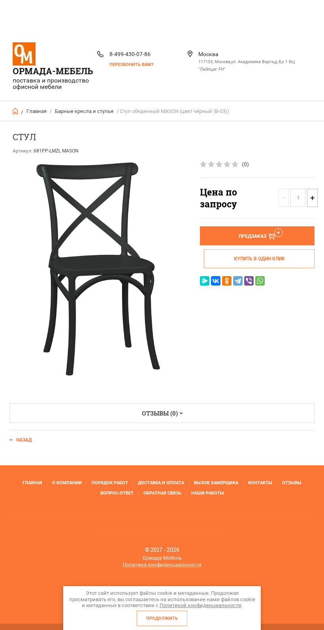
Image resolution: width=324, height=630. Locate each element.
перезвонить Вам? (131, 64)
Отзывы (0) (160, 413)
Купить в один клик (259, 258)
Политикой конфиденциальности (200, 605)
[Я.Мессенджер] (204, 281)
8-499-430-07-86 (130, 54)
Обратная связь (162, 493)
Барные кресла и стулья (84, 111)
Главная (36, 111)
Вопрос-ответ (117, 493)
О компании (67, 482)
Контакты (260, 482)
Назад (24, 440)
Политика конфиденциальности (162, 565)
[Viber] (249, 281)
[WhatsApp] (260, 281)
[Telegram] (238, 281)
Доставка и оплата (161, 482)
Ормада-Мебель (53, 71)
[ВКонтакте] (215, 281)
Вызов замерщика (216, 482)
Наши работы (207, 493)
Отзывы (291, 482)
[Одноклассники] (227, 281)
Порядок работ (110, 482)
